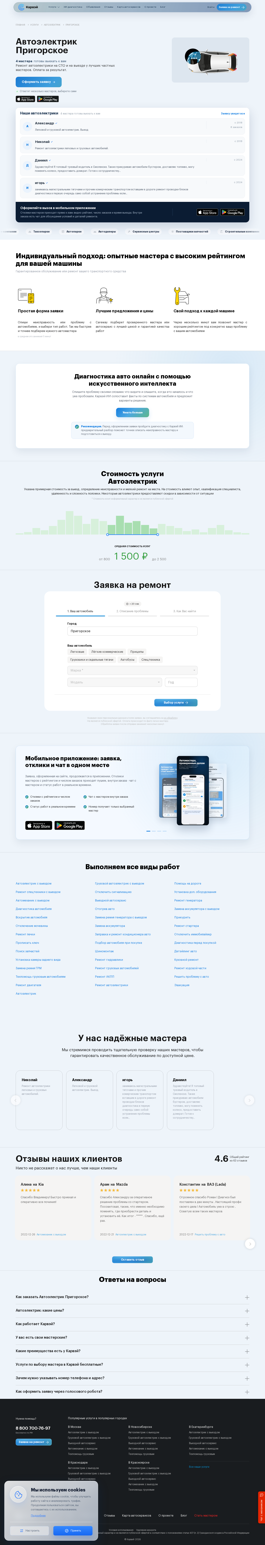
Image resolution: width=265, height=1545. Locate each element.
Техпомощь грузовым (81, 1454)
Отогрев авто (105, 909)
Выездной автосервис (110, 900)
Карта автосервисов (128, 7)
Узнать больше (133, 412)
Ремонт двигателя (28, 985)
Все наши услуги (199, 1467)
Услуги (52, 7)
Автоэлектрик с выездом (33, 883)
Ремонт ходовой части (190, 968)
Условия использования (121, 1530)
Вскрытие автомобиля (31, 917)
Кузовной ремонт (186, 959)
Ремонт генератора (188, 900)
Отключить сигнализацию (113, 892)
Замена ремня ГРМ (28, 968)
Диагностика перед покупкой (195, 942)
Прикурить (182, 917)
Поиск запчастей (27, 951)
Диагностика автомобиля (34, 909)
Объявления (93, 7)
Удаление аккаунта (146, 1530)
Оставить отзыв (132, 1259)
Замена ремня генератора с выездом (121, 917)
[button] (39, 82)
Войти (211, 7)
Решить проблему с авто (191, 976)
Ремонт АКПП (104, 976)
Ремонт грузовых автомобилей (117, 968)
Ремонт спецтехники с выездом (38, 892)
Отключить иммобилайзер (193, 934)
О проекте (150, 7)
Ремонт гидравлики (109, 959)
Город (72, 623)
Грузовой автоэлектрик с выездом (119, 883)
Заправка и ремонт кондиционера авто (123, 934)
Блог (162, 7)
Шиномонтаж (104, 951)
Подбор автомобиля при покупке (118, 942)
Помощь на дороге (187, 883)
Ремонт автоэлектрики (111, 985)
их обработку (170, 718)
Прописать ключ (27, 942)
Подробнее (38, 1515)
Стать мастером (205, 1515)
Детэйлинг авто (185, 951)
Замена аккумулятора (110, 926)
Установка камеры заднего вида (38, 959)
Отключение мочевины (32, 926)
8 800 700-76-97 (33, 1428)
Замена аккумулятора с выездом (196, 909)
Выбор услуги (174, 702)
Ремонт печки (25, 934)
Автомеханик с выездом (32, 900)
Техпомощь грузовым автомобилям (40, 976)
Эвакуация (181, 985)
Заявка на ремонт (229, 7)
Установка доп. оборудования (195, 892)
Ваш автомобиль (79, 645)
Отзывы (108, 7)
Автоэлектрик (26, 993)
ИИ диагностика (73, 7)
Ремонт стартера (186, 926)
